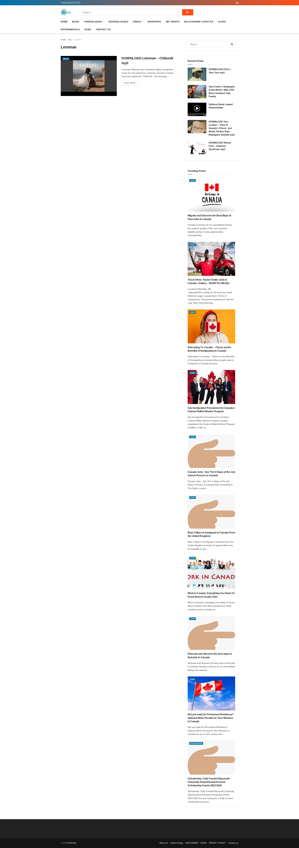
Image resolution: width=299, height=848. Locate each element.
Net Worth (173, 21)
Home (64, 21)
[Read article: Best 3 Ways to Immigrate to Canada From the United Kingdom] (211, 512)
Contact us (103, 29)
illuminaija (71, 843)
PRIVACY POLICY (217, 843)
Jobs (192, 180)
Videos (137, 21)
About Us (163, 843)
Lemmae (77, 40)
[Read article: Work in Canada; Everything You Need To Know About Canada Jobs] (211, 572)
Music (75, 21)
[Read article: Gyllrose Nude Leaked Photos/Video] (197, 109)
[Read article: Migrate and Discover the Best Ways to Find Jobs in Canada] (211, 195)
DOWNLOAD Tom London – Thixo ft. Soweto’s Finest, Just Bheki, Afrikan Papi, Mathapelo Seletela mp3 (222, 128)
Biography (154, 21)
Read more (131, 83)
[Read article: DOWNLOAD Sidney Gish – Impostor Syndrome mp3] (197, 147)
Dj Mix (222, 21)
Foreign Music (93, 21)
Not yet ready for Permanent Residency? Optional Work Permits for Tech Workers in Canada (211, 718)
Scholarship (196, 743)
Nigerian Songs (118, 21)
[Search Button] (187, 12)
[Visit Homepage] (66, 12)
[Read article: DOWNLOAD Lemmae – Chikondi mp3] (89, 76)
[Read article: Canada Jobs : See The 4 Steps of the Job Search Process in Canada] (211, 451)
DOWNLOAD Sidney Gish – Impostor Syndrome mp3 (220, 145)
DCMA (88, 29)
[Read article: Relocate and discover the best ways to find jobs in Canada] (211, 633)
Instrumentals (70, 29)
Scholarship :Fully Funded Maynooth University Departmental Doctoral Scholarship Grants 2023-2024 (209, 782)
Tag (69, 40)
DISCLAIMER (192, 843)
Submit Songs (176, 843)
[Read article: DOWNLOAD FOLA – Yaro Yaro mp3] (197, 74)
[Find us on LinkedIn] (237, 2)
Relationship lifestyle (199, 21)
